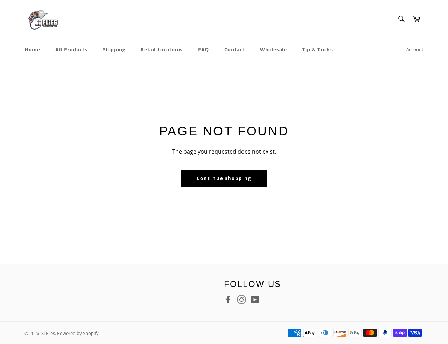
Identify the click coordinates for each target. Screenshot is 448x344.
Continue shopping (224, 178)
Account (415, 49)
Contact (234, 49)
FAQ (203, 49)
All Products (71, 49)
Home (32, 49)
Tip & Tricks (317, 49)
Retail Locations (162, 49)
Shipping (114, 49)
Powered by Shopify (78, 333)
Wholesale (273, 49)
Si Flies (48, 333)
